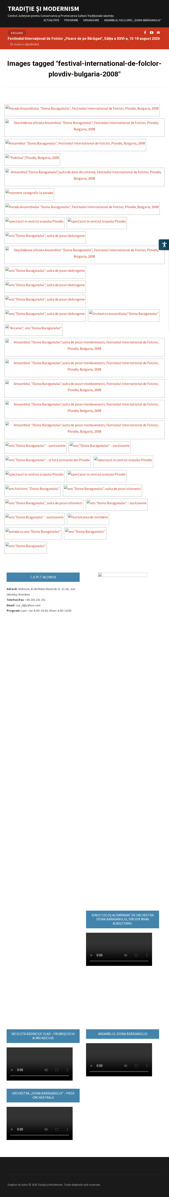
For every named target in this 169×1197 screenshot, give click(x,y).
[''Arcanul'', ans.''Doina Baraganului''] (34, 328)
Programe (71, 20)
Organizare (91, 20)
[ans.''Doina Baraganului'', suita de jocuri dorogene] (45, 313)
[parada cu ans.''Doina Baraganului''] (33, 531)
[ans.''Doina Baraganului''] (85, 531)
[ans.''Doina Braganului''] (26, 546)
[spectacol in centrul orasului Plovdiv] (34, 221)
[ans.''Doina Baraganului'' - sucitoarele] (35, 445)
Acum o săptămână (26, 44)
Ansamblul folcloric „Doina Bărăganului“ (132, 20)
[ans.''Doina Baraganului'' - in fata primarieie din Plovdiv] (48, 460)
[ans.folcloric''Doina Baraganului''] (33, 488)
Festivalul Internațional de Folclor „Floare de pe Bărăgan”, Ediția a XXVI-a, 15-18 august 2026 (84, 38)
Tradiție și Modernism (43, 8)
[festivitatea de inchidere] (88, 517)
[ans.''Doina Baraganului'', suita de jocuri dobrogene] (45, 235)
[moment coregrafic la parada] (29, 193)
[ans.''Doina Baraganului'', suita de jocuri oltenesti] (102, 488)
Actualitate (51, 20)
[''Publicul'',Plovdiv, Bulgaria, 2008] (32, 157)
